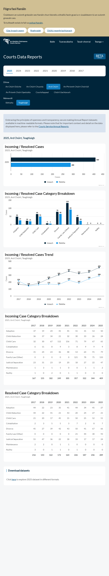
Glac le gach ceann (15, 30)
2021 (45, 70)
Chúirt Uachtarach (62, 92)
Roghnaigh (35, 30)
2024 (18, 70)
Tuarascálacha (66, 41)
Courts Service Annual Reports (54, 126)
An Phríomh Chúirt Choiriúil (76, 86)
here (14, 479)
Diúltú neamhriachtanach (59, 30)
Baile (52, 41)
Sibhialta (9, 102)
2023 (27, 70)
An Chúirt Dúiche (13, 86)
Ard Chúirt (53, 86)
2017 (81, 70)
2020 (54, 70)
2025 (9, 70)
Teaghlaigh (23, 102)
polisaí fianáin (36, 22)
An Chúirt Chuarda (34, 86)
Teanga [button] (98, 41)
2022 (36, 70)
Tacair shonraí (84, 41)
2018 (72, 70)
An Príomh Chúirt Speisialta (18, 92)
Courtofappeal (42, 92)
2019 (63, 70)
